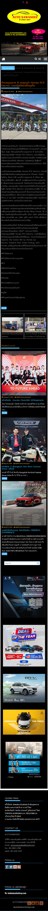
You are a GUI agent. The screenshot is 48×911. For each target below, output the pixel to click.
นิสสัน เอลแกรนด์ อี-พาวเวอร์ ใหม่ (18, 807)
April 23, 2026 (8, 527)
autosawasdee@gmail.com (23, 845)
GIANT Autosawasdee (25, 91)
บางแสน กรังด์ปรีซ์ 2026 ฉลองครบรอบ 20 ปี (22, 819)
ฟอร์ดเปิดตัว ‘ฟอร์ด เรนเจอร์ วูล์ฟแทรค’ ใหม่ (22, 810)
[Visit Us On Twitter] (11, 867)
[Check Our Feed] (19, 867)
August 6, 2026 (8, 397)
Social (4, 308)
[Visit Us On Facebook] (7, 867)
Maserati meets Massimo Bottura (12, 334)
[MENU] (45, 59)
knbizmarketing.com (17, 893)
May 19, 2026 (8, 463)
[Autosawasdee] (24, 55)
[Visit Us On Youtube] (15, 867)
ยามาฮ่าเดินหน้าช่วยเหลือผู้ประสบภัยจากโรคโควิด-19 (35, 334)
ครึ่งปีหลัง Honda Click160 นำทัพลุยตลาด (22, 804)
